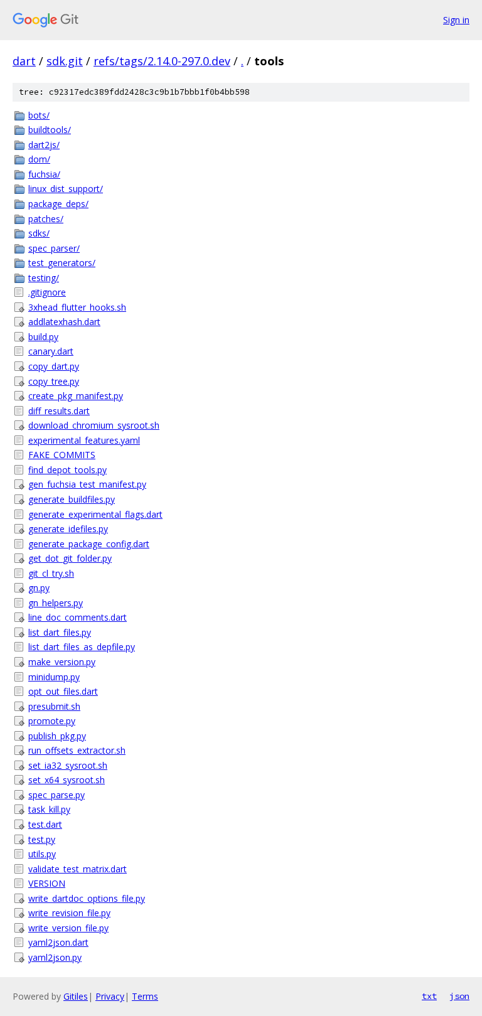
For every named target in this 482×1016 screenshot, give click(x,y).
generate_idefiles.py (68, 529)
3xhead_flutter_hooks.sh (77, 307)
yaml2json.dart (58, 942)
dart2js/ (44, 145)
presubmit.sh (54, 706)
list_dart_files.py (59, 632)
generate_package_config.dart (88, 544)
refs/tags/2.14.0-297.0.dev (162, 60)
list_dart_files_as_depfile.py (81, 647)
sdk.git (64, 60)
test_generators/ (61, 263)
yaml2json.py (55, 957)
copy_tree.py (53, 381)
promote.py (51, 721)
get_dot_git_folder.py (70, 558)
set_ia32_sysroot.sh (67, 765)
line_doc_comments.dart (77, 617)
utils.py (42, 854)
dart (24, 60)
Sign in (456, 20)
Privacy (109, 996)
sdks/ (39, 233)
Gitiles (75, 996)
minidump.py (54, 677)
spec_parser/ (54, 248)
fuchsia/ (44, 174)
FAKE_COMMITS (61, 455)
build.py (43, 337)
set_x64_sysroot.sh (66, 780)
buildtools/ (49, 130)
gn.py (39, 588)
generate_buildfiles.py (71, 499)
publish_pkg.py (57, 736)
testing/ (43, 278)
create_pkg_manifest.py (75, 396)
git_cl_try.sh (51, 573)
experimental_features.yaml (84, 440)
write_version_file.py (68, 928)
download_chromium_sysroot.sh (93, 425)
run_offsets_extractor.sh (77, 750)
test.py (41, 839)
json (459, 996)
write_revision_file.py (69, 913)
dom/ (39, 159)
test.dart (45, 824)
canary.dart (50, 351)
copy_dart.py (53, 366)
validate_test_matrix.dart (77, 869)
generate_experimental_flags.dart (95, 514)
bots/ (39, 115)
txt (429, 996)
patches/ (45, 219)
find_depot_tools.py (67, 470)
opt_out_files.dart (63, 691)
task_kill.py (49, 809)
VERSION (46, 883)
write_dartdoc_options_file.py (86, 898)
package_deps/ (58, 204)
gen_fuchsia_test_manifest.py (87, 484)
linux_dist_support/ (65, 189)
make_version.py (61, 662)
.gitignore (47, 292)
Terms (145, 996)
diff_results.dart (59, 411)
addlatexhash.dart (64, 322)
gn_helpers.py (55, 603)
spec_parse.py (56, 795)
